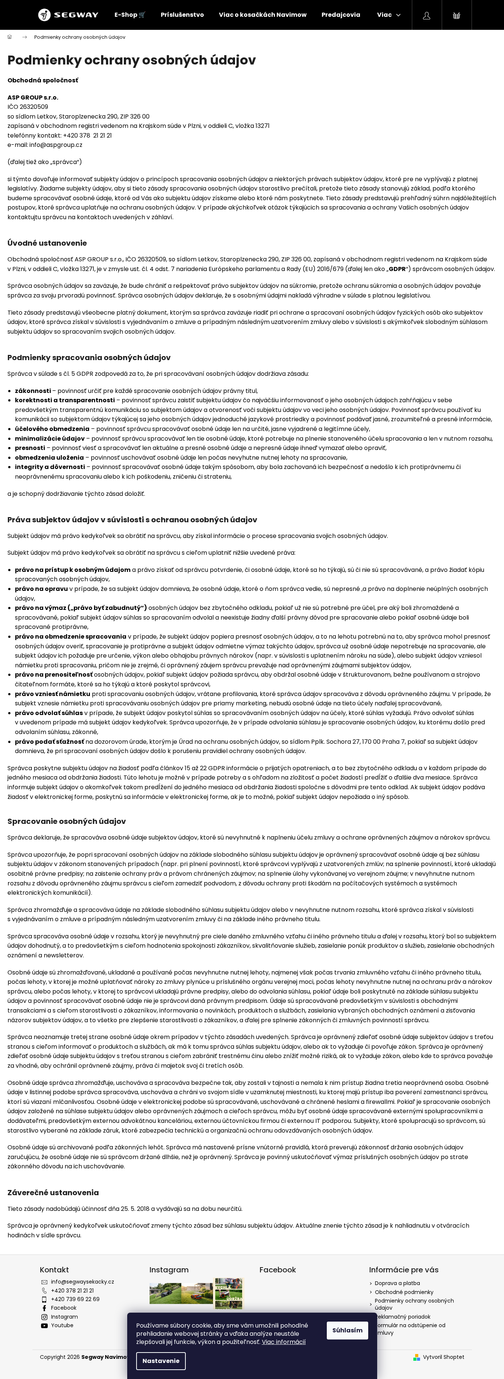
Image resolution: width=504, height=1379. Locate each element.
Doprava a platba (397, 1283)
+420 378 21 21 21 (72, 1290)
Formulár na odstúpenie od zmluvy (410, 1329)
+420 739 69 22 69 (75, 1299)
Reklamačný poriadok (403, 1316)
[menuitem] (130, 15)
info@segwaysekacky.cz (82, 1281)
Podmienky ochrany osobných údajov (414, 1304)
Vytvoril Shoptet (443, 1357)
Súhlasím (347, 1330)
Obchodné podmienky (404, 1292)
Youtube (62, 1325)
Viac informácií (284, 1342)
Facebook (63, 1308)
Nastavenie (161, 1361)
